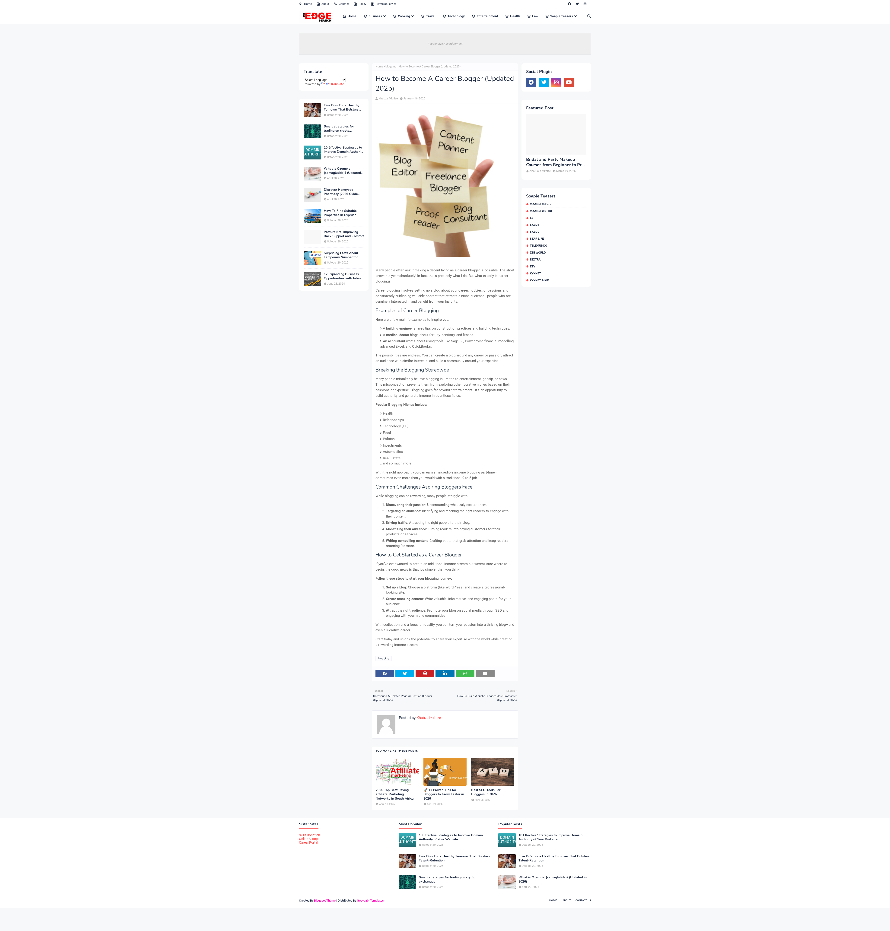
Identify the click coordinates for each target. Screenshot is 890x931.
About (325, 4)
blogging (391, 66)
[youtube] (569, 82)
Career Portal (308, 842)
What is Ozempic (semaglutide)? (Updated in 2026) (342, 171)
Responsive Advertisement (445, 43)
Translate (337, 84)
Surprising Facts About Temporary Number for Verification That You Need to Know (341, 255)
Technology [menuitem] (456, 16)
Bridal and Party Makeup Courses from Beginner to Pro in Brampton (555, 162)
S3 (531, 217)
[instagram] (585, 4)
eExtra (535, 259)
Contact (344, 4)
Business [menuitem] (375, 16)
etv (532, 266)
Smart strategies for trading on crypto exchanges (339, 128)
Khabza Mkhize (388, 98)
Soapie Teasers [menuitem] (561, 16)
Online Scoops (309, 839)
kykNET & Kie (539, 280)
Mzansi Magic (541, 204)
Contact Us (583, 900)
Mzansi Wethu (541, 211)
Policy (362, 4)
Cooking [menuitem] (404, 16)
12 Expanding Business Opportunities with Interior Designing (344, 276)
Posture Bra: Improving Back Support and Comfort (344, 234)
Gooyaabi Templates (370, 900)
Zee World (538, 252)
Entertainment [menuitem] (487, 16)
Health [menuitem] (515, 16)
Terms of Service (386, 4)
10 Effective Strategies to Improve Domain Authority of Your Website (343, 150)
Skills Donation (309, 835)
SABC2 (534, 231)
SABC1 (534, 224)
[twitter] (577, 4)
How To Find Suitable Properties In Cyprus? (340, 213)
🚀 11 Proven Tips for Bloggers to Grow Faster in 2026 (443, 794)
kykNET (535, 273)
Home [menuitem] (352, 16)
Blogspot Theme (325, 900)
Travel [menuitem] (430, 16)
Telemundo (538, 245)
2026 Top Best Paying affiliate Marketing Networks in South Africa (395, 794)
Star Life (537, 238)
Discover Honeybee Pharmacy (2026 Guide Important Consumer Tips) (343, 192)
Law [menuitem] (535, 16)
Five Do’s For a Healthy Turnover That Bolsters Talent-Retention (341, 107)
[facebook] (569, 4)
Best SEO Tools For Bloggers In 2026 (485, 792)
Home (308, 4)
